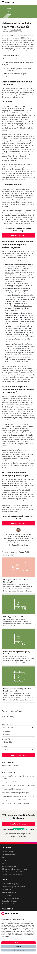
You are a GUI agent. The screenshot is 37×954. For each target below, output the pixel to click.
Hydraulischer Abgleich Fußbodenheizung (16, 803)
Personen (5, 746)
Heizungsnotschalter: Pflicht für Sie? (14, 800)
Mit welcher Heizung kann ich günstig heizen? (16, 653)
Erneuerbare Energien (9, 901)
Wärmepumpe (9, 273)
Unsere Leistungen (8, 852)
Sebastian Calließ (16, 30)
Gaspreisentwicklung (13, 211)
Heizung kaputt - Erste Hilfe (11, 782)
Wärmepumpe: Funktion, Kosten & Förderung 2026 (15, 581)
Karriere (4, 860)
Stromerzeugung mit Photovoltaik (13, 887)
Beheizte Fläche (7, 739)
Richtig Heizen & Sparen (10, 766)
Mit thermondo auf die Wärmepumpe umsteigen (15, 75)
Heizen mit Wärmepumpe (10, 884)
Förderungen (6, 890)
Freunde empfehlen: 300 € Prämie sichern (16, 872)
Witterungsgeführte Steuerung (12, 789)
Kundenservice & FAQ (9, 866)
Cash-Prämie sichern (18, 836)
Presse (4, 857)
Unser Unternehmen (9, 855)
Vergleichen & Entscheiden (11, 898)
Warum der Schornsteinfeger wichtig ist (15, 793)
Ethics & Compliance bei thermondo (14, 875)
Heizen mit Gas (7, 895)
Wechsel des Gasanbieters (23, 306)
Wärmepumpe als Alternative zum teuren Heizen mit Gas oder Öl (16, 69)
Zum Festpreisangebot (18, 235)
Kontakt (4, 863)
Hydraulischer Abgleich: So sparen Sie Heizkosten (18, 785)
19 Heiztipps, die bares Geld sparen (15, 617)
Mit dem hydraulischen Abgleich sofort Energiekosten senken (17, 690)
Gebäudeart (6, 732)
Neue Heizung (6, 724)
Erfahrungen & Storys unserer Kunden (15, 869)
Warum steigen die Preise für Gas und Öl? (16, 59)
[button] (34, 2)
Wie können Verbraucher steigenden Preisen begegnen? (17, 63)
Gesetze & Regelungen (9, 892)
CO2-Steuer (30, 109)
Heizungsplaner (24, 505)
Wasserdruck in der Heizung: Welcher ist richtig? (18, 796)
